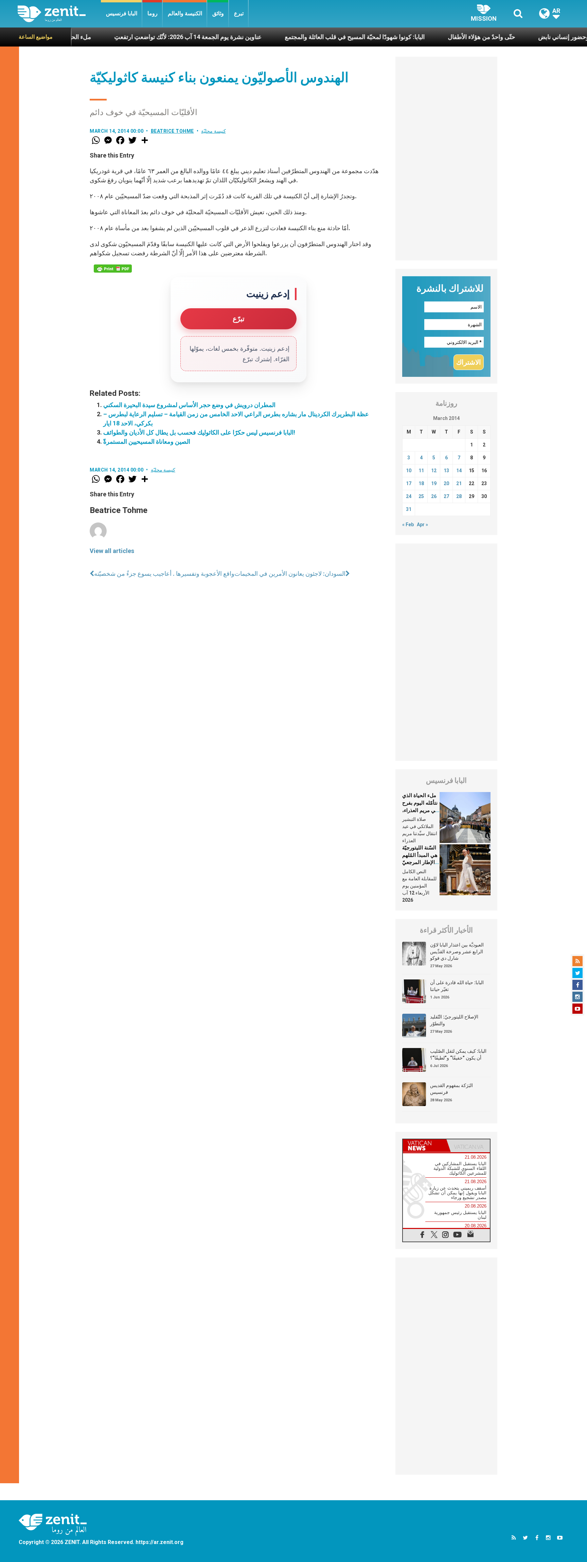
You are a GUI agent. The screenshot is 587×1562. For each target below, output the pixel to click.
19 (434, 483)
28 (459, 496)
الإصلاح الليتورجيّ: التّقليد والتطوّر (454, 1020)
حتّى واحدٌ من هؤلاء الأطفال (438, 36)
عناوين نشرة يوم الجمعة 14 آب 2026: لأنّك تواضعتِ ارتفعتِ (144, 36)
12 (434, 470)
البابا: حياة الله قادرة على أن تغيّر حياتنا (457, 986)
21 (459, 483)
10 (408, 470)
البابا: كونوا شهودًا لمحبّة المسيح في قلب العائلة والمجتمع (311, 36)
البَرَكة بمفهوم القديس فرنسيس (451, 1089)
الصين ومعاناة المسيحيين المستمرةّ (146, 441)
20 (446, 483)
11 (421, 470)
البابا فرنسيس (121, 13)
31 (408, 509)
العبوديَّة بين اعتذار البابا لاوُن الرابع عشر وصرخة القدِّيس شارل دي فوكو (457, 951)
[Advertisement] (446, 158)
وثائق (218, 13)
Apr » (422, 524)
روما (152, 13)
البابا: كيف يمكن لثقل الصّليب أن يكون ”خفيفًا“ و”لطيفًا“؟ (458, 1054)
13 (446, 470)
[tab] (424, 1145)
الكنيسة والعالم (185, 13)
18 (421, 483)
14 (459, 470)
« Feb (408, 524)
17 (408, 483)
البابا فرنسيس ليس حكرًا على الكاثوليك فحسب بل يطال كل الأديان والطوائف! (199, 432)
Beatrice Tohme (172, 131)
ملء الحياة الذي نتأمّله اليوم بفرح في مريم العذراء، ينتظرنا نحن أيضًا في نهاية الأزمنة (420, 810)
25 (421, 496)
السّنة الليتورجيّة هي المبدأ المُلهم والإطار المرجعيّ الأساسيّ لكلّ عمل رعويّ (420, 862)
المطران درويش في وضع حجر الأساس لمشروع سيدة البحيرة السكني (189, 404)
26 (434, 496)
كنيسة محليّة (213, 131)
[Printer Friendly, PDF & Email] (113, 268)
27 (446, 496)
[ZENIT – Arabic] (59, 13)
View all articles (112, 550)
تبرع (239, 13)
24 (408, 496)
